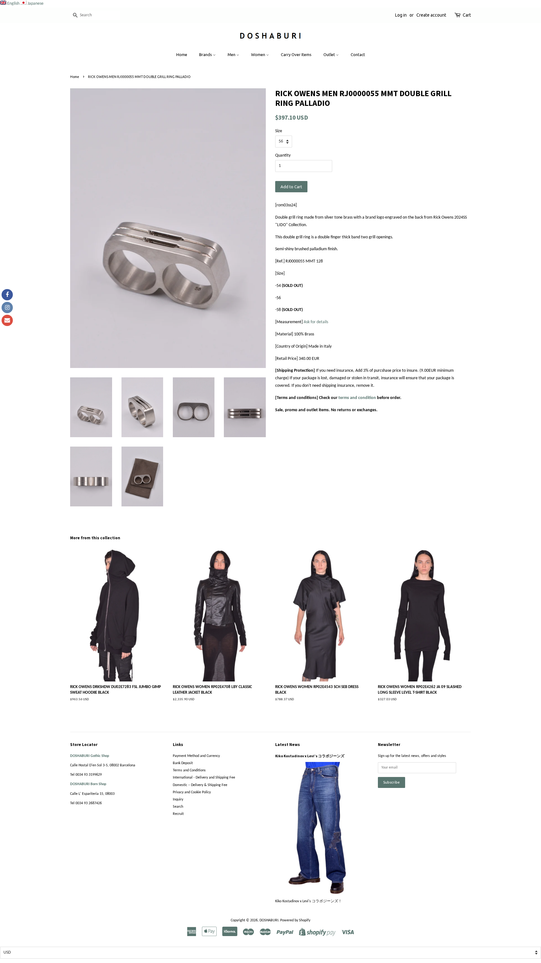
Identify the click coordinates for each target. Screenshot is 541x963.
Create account (431, 15)
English (13, 3)
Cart (467, 15)
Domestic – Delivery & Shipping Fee (200, 785)
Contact (358, 54)
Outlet (329, 54)
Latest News (287, 744)
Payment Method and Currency (196, 756)
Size (278, 131)
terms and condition (357, 398)
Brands (206, 54)
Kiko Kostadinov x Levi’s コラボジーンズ (309, 755)
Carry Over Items (296, 54)
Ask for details (316, 322)
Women (258, 54)
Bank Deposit (183, 763)
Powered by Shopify (295, 920)
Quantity (283, 155)
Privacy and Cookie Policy (192, 792)
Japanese (36, 3)
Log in (401, 15)
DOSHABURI (269, 920)
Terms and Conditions (189, 770)
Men (232, 54)
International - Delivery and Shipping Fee (204, 777)
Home (181, 54)
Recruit (178, 814)
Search (178, 807)
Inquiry (178, 799)
